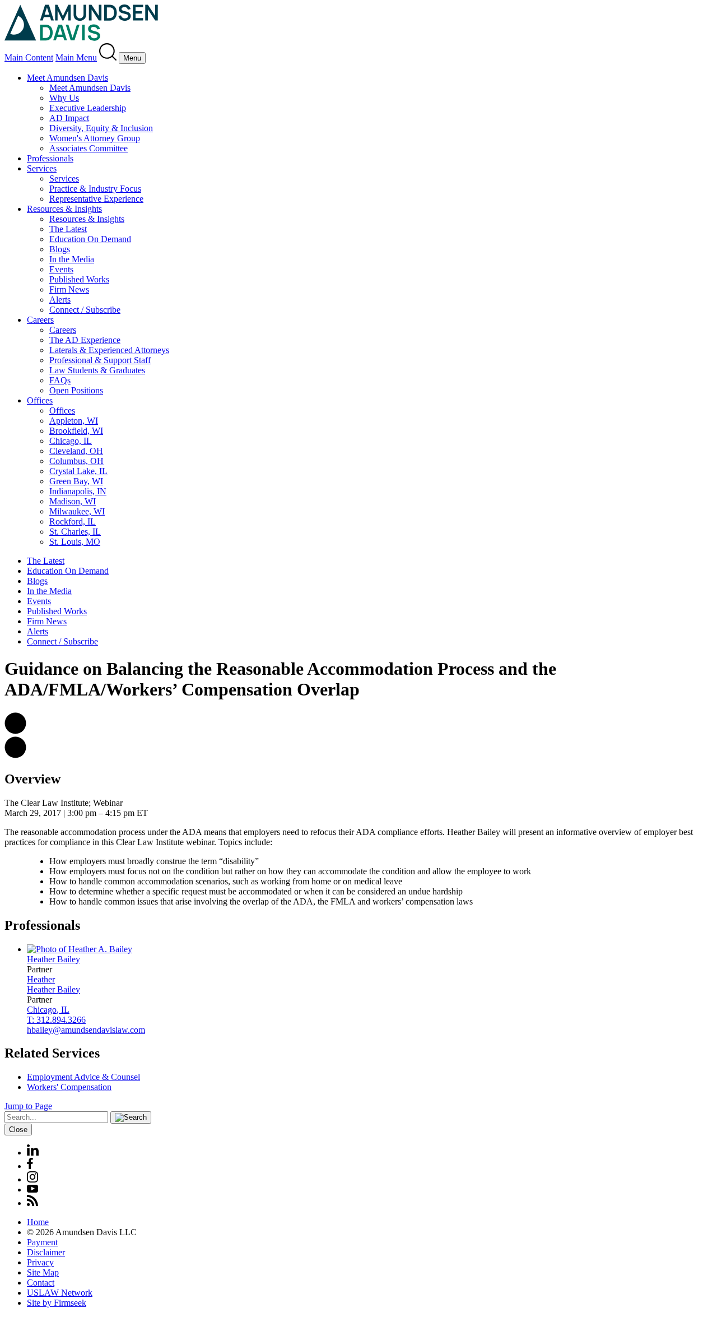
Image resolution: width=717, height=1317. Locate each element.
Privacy (40, 1262)
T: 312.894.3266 (56, 1019)
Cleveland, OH (76, 451)
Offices (40, 400)
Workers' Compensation (69, 1087)
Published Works (79, 279)
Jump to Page (28, 1106)
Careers (40, 319)
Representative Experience (96, 198)
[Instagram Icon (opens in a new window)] (33, 1179)
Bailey (53, 959)
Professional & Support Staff (100, 360)
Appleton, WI (73, 420)
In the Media (71, 259)
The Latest (68, 229)
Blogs (59, 249)
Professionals (50, 158)
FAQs (60, 380)
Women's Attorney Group (94, 138)
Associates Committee (88, 148)
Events (61, 269)
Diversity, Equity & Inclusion (101, 128)
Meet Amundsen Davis (67, 77)
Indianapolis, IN (77, 491)
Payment (42, 1242)
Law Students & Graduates (97, 370)
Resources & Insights (64, 209)
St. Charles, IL (75, 531)
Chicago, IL (70, 441)
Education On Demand (90, 239)
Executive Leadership (87, 108)
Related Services (52, 1053)
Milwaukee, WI (77, 511)
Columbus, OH (76, 461)
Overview (32, 779)
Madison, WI (72, 501)
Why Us (64, 98)
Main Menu (76, 57)
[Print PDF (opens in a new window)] (15, 755)
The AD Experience (84, 340)
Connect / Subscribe (84, 309)
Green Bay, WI (76, 481)
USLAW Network (59, 1292)
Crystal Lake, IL (78, 471)
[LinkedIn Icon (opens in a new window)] (33, 1152)
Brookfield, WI (76, 430)
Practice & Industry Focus (95, 188)
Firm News (69, 289)
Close (18, 1129)
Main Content (28, 57)
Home (38, 1222)
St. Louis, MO (74, 541)
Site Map (43, 1272)
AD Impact (69, 118)
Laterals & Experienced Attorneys (109, 350)
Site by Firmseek (56, 1302)
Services (42, 168)
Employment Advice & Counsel (83, 1077)
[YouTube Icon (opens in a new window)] (32, 1189)
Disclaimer (46, 1252)
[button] (15, 731)
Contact (40, 1282)
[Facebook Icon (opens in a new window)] (30, 1166)
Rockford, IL (72, 521)
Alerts (60, 299)
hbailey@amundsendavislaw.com (86, 1030)
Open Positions (76, 390)
